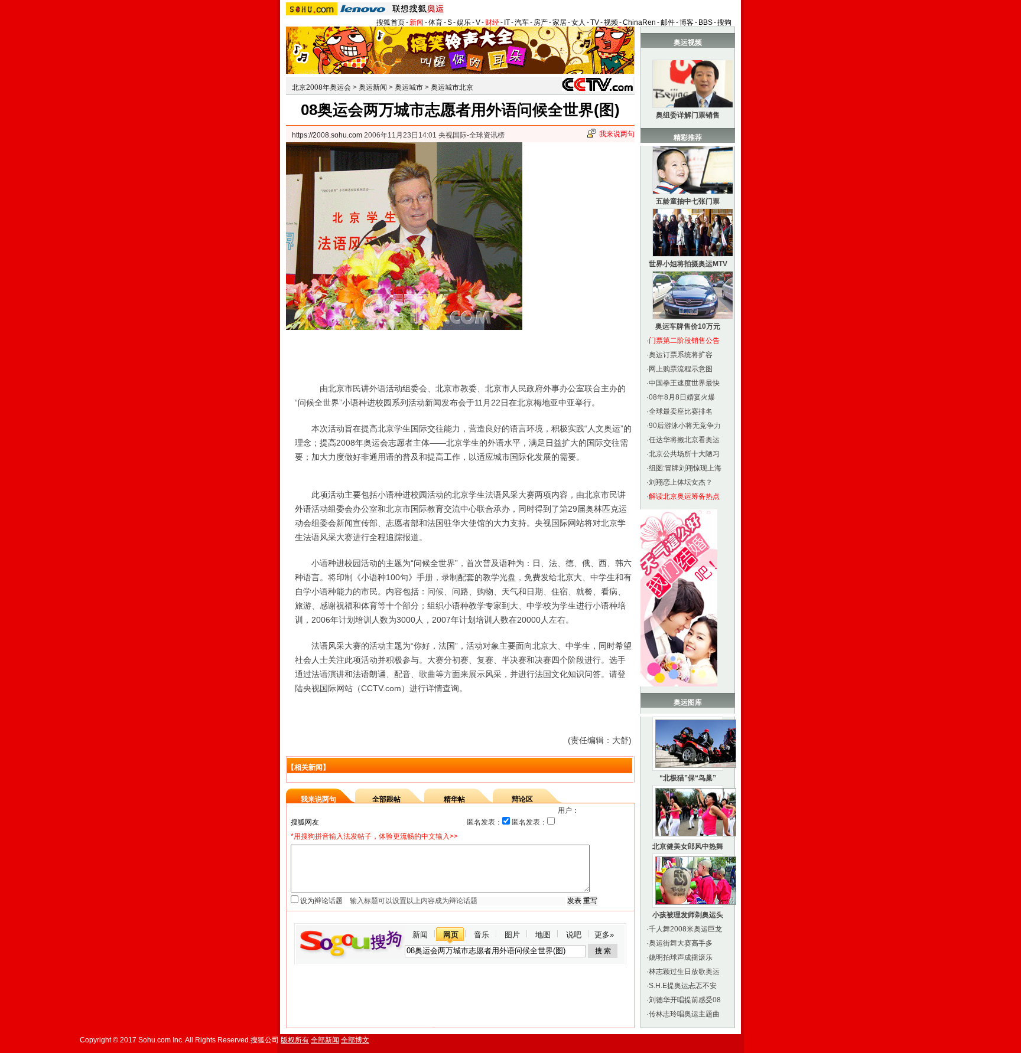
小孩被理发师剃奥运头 (687, 915)
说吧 (573, 934)
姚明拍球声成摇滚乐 (681, 957)
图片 (512, 934)
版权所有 (295, 1040)
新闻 (416, 22)
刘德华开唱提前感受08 (685, 1000)
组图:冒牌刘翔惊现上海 (685, 468)
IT (507, 22)
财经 (492, 22)
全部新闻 (325, 1040)
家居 (559, 22)
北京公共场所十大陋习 (684, 454)
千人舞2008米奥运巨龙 (685, 929)
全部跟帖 (386, 799)
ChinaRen (639, 22)
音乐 (481, 934)
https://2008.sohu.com (327, 135)
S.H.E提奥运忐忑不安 (683, 986)
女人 (578, 22)
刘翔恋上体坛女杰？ (681, 482)
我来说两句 (617, 134)
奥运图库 (688, 702)
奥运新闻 (373, 87)
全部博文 (355, 1040)
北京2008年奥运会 (321, 87)
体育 (435, 22)
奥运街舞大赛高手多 (681, 943)
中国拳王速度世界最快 (684, 383)
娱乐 (464, 22)
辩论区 (522, 799)
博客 (686, 22)
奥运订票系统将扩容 (681, 355)
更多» (604, 934)
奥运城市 (409, 87)
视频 (611, 22)
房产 (541, 22)
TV (594, 22)
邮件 (668, 22)
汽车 (522, 22)
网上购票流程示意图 (681, 369)
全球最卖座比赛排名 (681, 411)
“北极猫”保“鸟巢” (687, 778)
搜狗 (724, 22)
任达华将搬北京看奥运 (684, 440)
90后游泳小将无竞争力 (685, 425)
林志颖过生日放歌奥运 (684, 971)
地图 (543, 934)
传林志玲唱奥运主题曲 (684, 1014)
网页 (451, 934)
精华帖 (454, 799)
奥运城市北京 (452, 87)
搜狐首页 (390, 22)
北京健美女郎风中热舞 (687, 846)
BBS (705, 22)
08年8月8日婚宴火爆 (682, 397)
